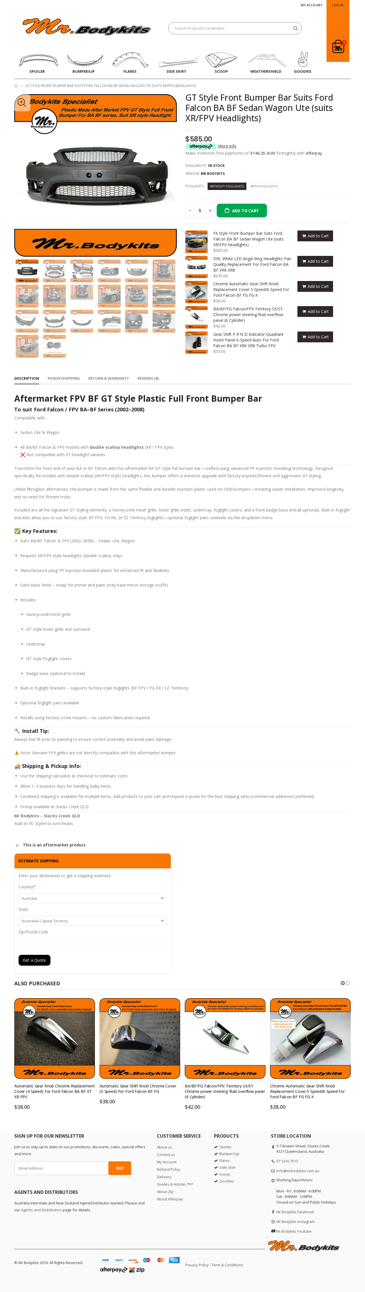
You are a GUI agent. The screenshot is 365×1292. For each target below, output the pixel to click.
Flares (224, 1160)
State (23, 909)
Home (16, 85)
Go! (119, 1168)
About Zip (165, 1191)
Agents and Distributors (41, 1209)
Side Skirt (227, 1167)
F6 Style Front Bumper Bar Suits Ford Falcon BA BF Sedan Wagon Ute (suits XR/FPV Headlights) (248, 239)
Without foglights (227, 186)
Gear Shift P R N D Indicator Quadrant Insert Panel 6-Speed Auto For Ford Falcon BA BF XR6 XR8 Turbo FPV (248, 339)
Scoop (224, 1174)
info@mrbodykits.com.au (297, 1170)
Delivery (164, 1176)
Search (296, 28)
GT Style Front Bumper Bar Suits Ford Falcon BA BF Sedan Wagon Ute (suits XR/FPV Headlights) (259, 108)
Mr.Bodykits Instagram (295, 1221)
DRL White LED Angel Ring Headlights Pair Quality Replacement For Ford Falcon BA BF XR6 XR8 (252, 264)
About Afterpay (170, 1199)
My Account (312, 5)
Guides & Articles (175, 1184)
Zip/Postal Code (33, 932)
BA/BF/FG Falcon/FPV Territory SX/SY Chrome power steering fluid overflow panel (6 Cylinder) (248, 314)
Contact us (166, 1154)
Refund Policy (169, 1169)
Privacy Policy (197, 1264)
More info (227, 146)
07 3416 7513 (287, 1161)
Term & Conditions (227, 1264)
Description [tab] (26, 378)
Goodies (226, 1181)
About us (164, 1147)
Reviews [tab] (148, 378)
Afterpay (314, 153)
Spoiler (225, 1146)
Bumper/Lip (229, 1153)
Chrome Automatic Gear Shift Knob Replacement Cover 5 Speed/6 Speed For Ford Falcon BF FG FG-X (251, 289)
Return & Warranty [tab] (108, 378)
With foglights (264, 186)
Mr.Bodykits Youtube (294, 1231)
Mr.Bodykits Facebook (295, 1211)
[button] (342, 983)
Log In (337, 5)
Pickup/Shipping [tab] (64, 378)
